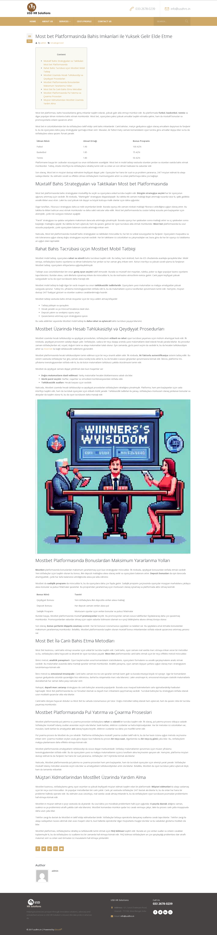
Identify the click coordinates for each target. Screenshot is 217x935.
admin (43, 43)
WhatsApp (170, 912)
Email (61, 848)
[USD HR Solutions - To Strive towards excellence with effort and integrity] (39, 9)
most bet (48, 348)
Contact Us (104, 21)
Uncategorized (56, 43)
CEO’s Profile (84, 21)
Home (33, 21)
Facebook (37, 848)
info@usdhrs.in (180, 9)
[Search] (186, 21)
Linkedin (165, 912)
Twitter (43, 848)
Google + (55, 848)
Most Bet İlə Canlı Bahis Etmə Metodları (63, 89)
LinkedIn (49, 848)
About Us (47, 21)
